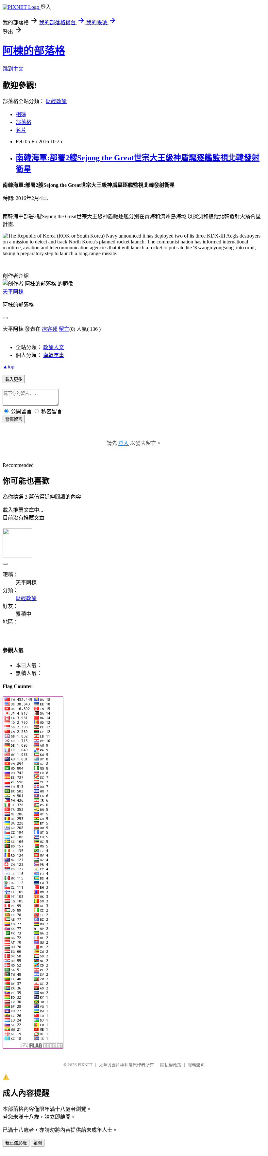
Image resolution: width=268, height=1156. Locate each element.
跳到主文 (13, 69)
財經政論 (56, 101)
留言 (64, 329)
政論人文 (53, 347)
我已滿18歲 (16, 1143)
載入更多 (13, 379)
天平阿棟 (13, 291)
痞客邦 (50, 329)
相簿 (21, 114)
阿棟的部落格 (34, 51)
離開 (37, 1143)
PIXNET (85, 1064)
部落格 (23, 122)
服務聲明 (196, 1064)
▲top (8, 366)
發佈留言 (13, 419)
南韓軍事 (53, 355)
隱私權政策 (170, 1064)
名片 (21, 130)
